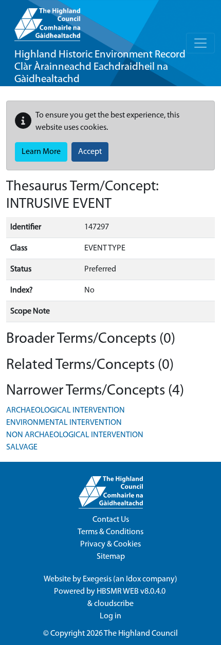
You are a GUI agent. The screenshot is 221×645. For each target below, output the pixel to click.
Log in (110, 616)
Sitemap (111, 557)
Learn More (41, 152)
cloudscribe (114, 604)
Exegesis (97, 579)
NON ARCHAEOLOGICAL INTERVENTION (74, 435)
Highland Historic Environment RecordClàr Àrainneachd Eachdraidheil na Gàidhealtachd (100, 67)
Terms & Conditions (110, 532)
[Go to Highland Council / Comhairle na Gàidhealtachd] (47, 20)
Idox (133, 579)
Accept (90, 152)
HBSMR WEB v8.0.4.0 (132, 592)
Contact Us (111, 520)
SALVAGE (22, 447)
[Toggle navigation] (200, 43)
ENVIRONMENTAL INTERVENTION (64, 423)
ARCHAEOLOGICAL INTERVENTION (65, 410)
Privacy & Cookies (110, 544)
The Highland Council (141, 634)
